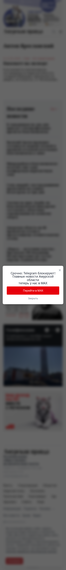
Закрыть (33, 298)
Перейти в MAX (33, 290)
